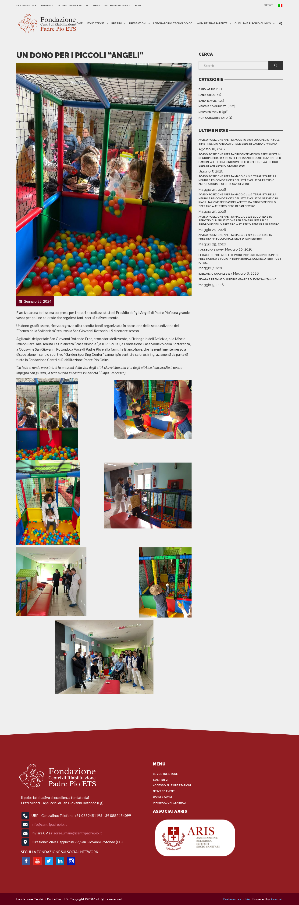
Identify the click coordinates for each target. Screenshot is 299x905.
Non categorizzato (213, 117)
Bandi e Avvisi (208, 100)
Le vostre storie (26, 5)
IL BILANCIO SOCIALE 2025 (215, 273)
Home (79, 23)
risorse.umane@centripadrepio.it (76, 833)
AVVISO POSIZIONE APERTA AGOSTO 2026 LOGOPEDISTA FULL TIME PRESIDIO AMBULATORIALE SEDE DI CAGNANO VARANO (239, 141)
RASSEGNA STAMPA (211, 249)
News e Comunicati (213, 106)
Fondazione (95, 23)
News (96, 5)
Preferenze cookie (236, 899)
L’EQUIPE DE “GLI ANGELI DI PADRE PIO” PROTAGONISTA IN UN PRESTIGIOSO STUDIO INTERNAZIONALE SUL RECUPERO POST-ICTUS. (240, 259)
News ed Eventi (210, 112)
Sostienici (47, 5)
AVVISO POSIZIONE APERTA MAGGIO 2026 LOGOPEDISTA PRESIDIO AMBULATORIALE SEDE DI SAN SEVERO (235, 237)
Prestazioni (137, 23)
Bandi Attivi (207, 89)
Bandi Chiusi (207, 95)
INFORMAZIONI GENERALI (169, 802)
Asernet (277, 899)
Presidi (116, 23)
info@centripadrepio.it (49, 824)
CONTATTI (268, 5)
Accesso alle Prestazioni (73, 5)
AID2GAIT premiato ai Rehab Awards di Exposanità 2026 (237, 279)
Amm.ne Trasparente (212, 23)
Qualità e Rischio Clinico (253, 23)
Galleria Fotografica (117, 5)
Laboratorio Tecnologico (172, 23)
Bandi (138, 5)
